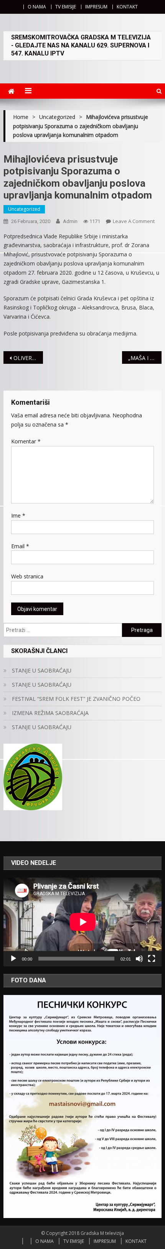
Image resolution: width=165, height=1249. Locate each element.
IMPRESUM (96, 6)
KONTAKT (127, 6)
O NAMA (37, 6)
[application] (82, 922)
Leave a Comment (134, 221)
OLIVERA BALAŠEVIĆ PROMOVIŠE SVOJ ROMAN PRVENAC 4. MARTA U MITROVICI (28, 358)
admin (70, 221)
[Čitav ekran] (151, 958)
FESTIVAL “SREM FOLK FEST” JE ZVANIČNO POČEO (76, 698)
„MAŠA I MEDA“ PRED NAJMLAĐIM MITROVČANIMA (145, 358)
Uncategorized (24, 209)
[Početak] (13, 958)
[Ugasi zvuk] (139, 958)
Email (20, 546)
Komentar (26, 441)
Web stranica (27, 576)
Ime (18, 515)
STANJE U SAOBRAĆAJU (41, 670)
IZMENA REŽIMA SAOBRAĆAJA (50, 713)
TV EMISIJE (65, 6)
